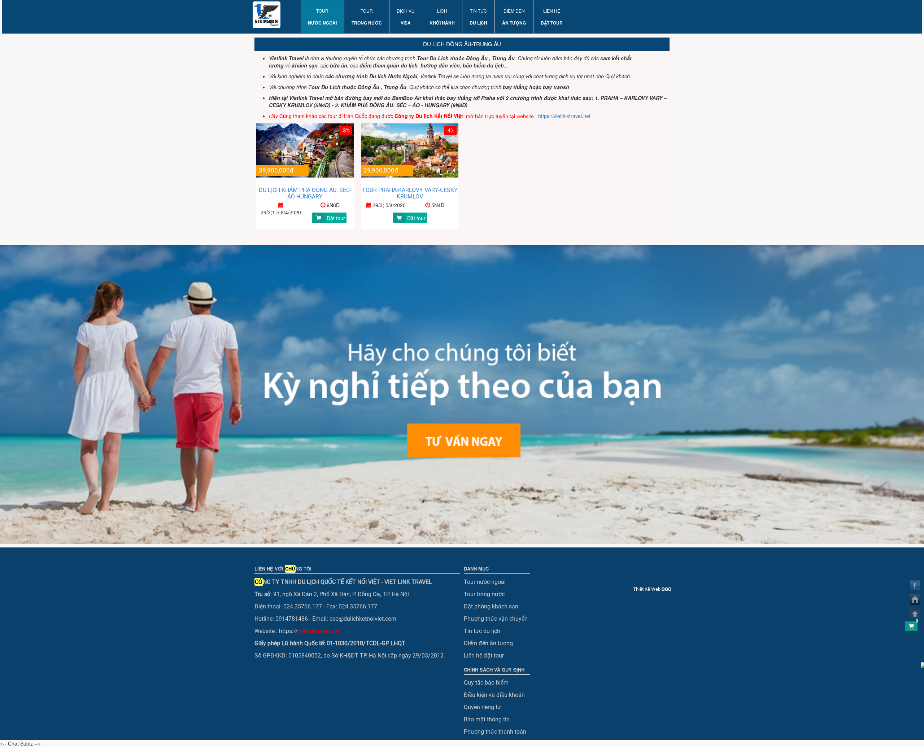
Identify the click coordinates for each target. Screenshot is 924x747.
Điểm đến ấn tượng (488, 643)
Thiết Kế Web (652, 589)
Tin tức (478, 17)
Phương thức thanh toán (495, 731)
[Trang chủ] (915, 599)
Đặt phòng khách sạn (491, 606)
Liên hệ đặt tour (484, 655)
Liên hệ (552, 17)
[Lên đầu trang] (915, 613)
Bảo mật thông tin (487, 719)
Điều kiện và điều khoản (494, 694)
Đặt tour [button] (336, 218)
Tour (322, 17)
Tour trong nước (484, 594)
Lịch (442, 17)
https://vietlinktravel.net (565, 115)
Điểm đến (514, 17)
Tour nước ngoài (485, 581)
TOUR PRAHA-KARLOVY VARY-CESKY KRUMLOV (410, 193)
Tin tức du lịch (482, 631)
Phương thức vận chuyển (496, 618)
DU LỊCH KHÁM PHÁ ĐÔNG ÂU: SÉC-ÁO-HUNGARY (305, 193)
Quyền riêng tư (482, 707)
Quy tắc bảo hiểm (486, 682)
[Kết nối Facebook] (915, 585)
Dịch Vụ (406, 17)
